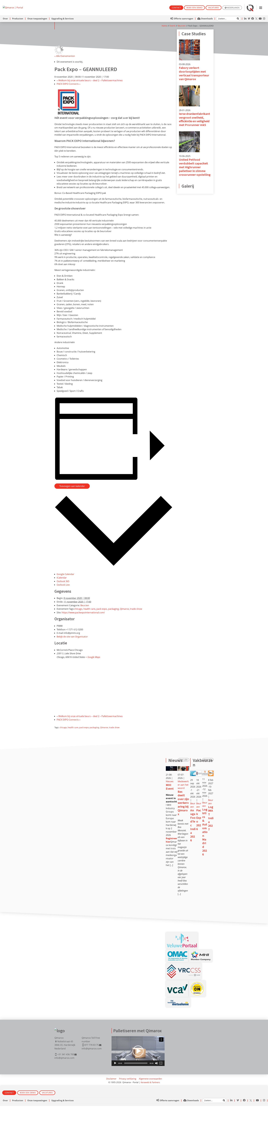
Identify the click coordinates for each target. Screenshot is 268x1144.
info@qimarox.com (64, 1057)
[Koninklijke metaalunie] (178, 1000)
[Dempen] (156, 1063)
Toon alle (183, 759)
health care (89, 608)
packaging (113, 608)
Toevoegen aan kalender (72, 486)
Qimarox (124, 608)
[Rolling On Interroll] (197, 983)
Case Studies (193, 34)
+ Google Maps (93, 657)
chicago (78, 608)
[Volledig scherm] (161, 1063)
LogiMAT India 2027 (210, 818)
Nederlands (233, 7)
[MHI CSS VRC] (183, 966)
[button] (138, 1051)
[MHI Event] (171, 768)
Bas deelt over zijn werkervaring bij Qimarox (183, 803)
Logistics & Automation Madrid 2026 (205, 831)
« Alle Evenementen (64, 56)
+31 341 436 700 (65, 1054)
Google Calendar (65, 574)
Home (164, 25)
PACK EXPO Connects (68, 83)
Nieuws (170, 781)
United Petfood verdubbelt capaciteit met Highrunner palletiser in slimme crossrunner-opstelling (194, 167)
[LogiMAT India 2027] (210, 772)
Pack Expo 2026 (198, 819)
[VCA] (177, 985)
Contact (176, 7)
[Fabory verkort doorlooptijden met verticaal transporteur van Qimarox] (189, 41)
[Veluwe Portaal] (182, 935)
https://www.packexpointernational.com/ (83, 612)
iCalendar (62, 577)
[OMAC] (177, 952)
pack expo (101, 608)
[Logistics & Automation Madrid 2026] (205, 772)
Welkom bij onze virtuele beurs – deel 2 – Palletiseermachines (90, 80)
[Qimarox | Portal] (13, 7)
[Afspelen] (115, 1063)
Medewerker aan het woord (183, 785)
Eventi (172, 25)
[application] (138, 1051)
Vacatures (213, 7)
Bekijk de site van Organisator (72, 636)
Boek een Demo (194, 7)
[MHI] (200, 952)
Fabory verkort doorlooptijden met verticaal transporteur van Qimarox (194, 73)
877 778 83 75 (91, 1044)
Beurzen (182, 25)
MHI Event (170, 787)
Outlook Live (63, 584)
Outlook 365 (63, 581)
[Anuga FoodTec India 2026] (193, 772)
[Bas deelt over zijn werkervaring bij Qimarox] (183, 768)
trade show (136, 608)
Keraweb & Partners (150, 1082)
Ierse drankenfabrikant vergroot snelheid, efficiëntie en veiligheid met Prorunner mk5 (194, 119)
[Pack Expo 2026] (199, 772)
